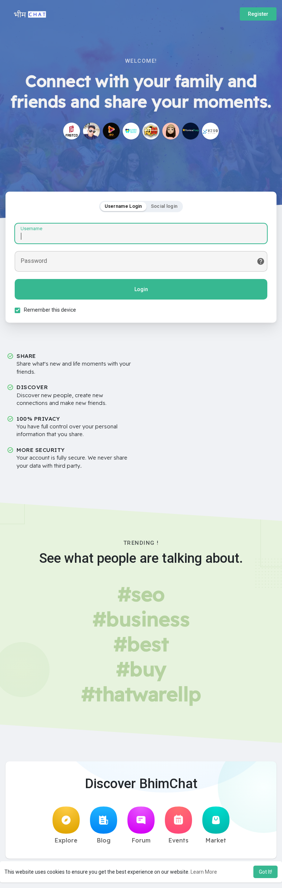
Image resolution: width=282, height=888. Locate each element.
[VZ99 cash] (210, 131)
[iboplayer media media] (111, 131)
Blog (104, 840)
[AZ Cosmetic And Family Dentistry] (131, 131)
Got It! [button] (265, 872)
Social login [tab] (164, 206)
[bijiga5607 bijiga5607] (170, 131)
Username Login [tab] (123, 206)
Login (141, 289)
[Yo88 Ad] (150, 131)
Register (258, 14)
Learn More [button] (204, 872)
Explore (66, 840)
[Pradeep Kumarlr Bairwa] (91, 131)
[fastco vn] (71, 131)
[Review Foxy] (190, 131)
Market (216, 840)
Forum (141, 840)
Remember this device (50, 310)
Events (178, 840)
